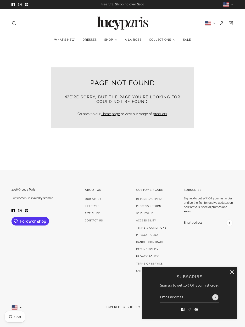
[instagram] (19, 4)
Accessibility (146, 220)
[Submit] (215, 297)
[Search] (14, 23)
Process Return (148, 206)
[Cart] (231, 23)
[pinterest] (26, 4)
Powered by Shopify (122, 307)
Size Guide (92, 213)
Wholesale (144, 213)
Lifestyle (92, 206)
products (160, 114)
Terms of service (149, 263)
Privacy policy (147, 256)
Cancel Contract (150, 242)
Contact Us (94, 220)
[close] (232, 272)
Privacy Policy (147, 235)
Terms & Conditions (151, 227)
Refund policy (147, 249)
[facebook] (13, 4)
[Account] (221, 23)
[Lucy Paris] (122, 23)
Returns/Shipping (149, 199)
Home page (110, 114)
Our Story (93, 199)
